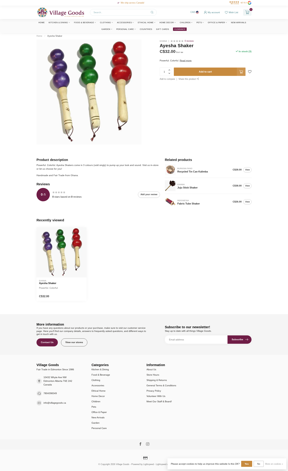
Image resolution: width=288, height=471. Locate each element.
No (258, 463)
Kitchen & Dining (58, 23)
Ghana (163, 41)
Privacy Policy (153, 390)
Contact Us (47, 342)
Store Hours (152, 374)
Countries (146, 29)
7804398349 (50, 393)
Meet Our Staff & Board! (159, 401)
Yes (247, 463)
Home (41, 23)
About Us (151, 369)
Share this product (187, 79)
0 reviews (189, 41)
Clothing (105, 23)
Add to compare (167, 79)
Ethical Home (146, 23)
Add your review (148, 194)
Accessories (124, 23)
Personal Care (125, 29)
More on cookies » (274, 464)
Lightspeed (148, 464)
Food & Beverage (84, 23)
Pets (199, 23)
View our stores (74, 342)
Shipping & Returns (156, 380)
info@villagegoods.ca (55, 402)
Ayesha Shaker (54, 36)
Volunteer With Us (155, 396)
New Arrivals (238, 23)
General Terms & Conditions (161, 385)
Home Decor (167, 23)
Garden (106, 29)
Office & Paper (216, 23)
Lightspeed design (164, 464)
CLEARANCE (179, 29)
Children (185, 23)
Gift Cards (162, 29)
